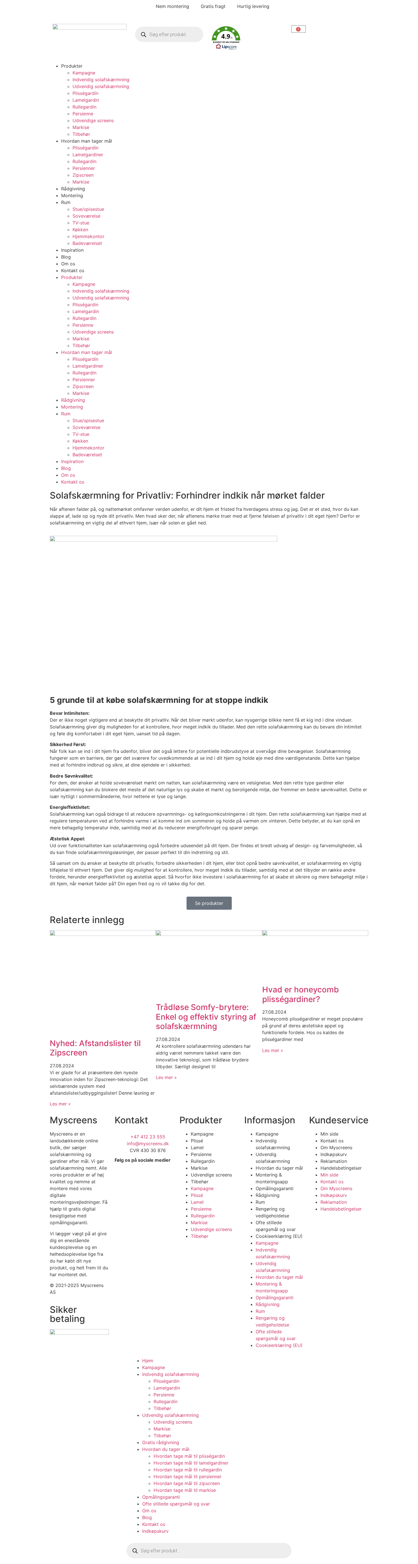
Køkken (80, 229)
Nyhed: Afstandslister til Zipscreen (95, 1048)
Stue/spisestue (88, 209)
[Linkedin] (153, 1176)
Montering (72, 195)
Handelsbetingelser (341, 1168)
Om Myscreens (336, 1147)
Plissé (197, 1141)
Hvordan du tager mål (279, 1168)
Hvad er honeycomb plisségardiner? (300, 994)
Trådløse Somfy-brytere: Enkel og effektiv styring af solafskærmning (206, 1016)
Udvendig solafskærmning (101, 86)
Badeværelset (87, 243)
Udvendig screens (173, 1422)
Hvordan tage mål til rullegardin (188, 1470)
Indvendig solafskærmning (101, 79)
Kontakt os (72, 270)
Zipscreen (83, 175)
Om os (68, 263)
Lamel (197, 1147)
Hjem (147, 1360)
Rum (66, 202)
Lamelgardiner (88, 154)
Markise (81, 127)
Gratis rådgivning (160, 1442)
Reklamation (333, 1161)
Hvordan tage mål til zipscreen (187, 1483)
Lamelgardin (86, 100)
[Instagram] (137, 1176)
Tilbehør (81, 134)
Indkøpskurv (333, 1154)
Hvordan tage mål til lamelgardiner (191, 1463)
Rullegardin (84, 107)
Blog (66, 257)
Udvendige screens (93, 120)
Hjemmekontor (88, 236)
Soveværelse (86, 216)
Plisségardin (85, 93)
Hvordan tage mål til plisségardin (189, 1456)
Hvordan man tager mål (86, 141)
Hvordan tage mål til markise (185, 1490)
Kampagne (84, 73)
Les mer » (60, 1104)
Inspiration (72, 250)
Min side (329, 1134)
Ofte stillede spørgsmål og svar (176, 1504)
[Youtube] (122, 1192)
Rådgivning (73, 188)
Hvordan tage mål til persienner (188, 1476)
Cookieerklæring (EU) (279, 1236)
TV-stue (81, 223)
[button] (249, 39)
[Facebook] (122, 1176)
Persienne (83, 113)
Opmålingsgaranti (274, 1188)
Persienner (84, 168)
